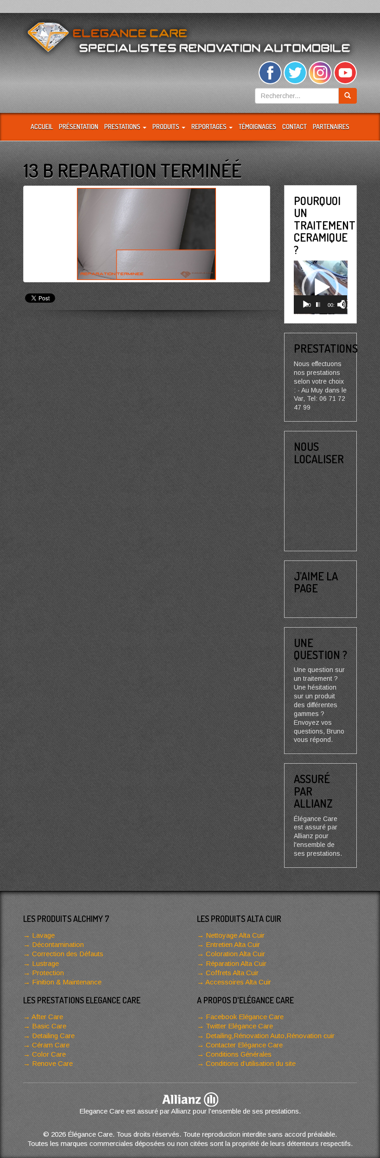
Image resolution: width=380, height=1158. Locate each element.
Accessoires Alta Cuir (238, 982)
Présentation (78, 127)
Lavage (43, 935)
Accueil (42, 127)
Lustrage (45, 963)
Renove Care (52, 1063)
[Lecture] (305, 304)
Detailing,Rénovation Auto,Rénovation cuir (270, 1036)
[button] (320, 287)
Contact (294, 127)
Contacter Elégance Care (244, 1045)
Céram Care (51, 1045)
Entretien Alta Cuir (233, 944)
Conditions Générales (239, 1054)
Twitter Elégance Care (239, 1026)
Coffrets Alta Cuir (232, 973)
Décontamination (58, 944)
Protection (48, 973)
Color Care (49, 1054)
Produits (166, 127)
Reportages (209, 127)
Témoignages (257, 127)
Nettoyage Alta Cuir (235, 935)
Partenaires (331, 127)
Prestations (123, 127)
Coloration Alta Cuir (235, 954)
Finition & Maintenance (66, 982)
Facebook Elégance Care (245, 1017)
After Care (47, 1017)
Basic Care (49, 1026)
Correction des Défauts (67, 954)
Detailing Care (53, 1036)
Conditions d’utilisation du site (251, 1063)
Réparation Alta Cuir (236, 963)
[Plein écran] (345, 304)
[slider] (318, 304)
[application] (321, 287)
